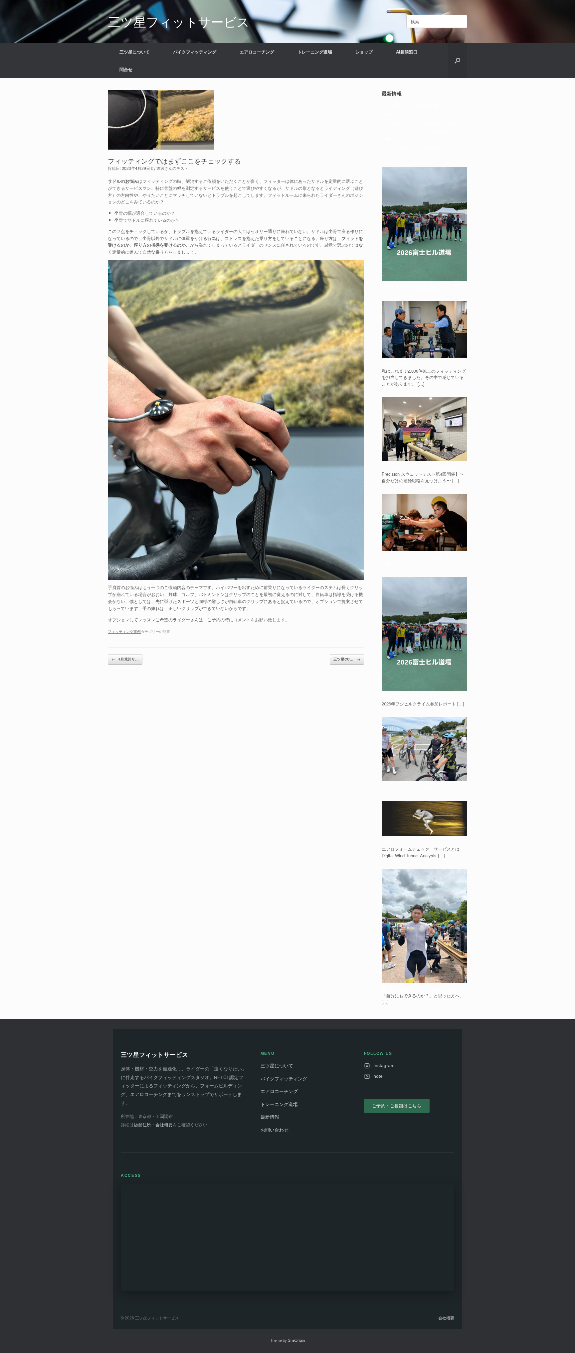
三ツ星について (134, 52)
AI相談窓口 (407, 52)
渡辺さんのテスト (172, 168)
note (378, 1076)
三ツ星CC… (346, 659)
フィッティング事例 (124, 631)
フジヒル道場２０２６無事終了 (412, 147)
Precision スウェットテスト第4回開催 (418, 123)
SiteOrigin (296, 1340)
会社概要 (164, 1124)
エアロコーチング (257, 52)
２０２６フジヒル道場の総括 (410, 105)
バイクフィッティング (194, 52)
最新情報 (270, 1117)
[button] (457, 60)
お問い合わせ (274, 1130)
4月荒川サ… (125, 659)
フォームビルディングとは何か (412, 114)
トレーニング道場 (314, 52)
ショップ (364, 52)
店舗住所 (142, 1124)
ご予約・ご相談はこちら (397, 1105)
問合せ (125, 69)
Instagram (384, 1065)
